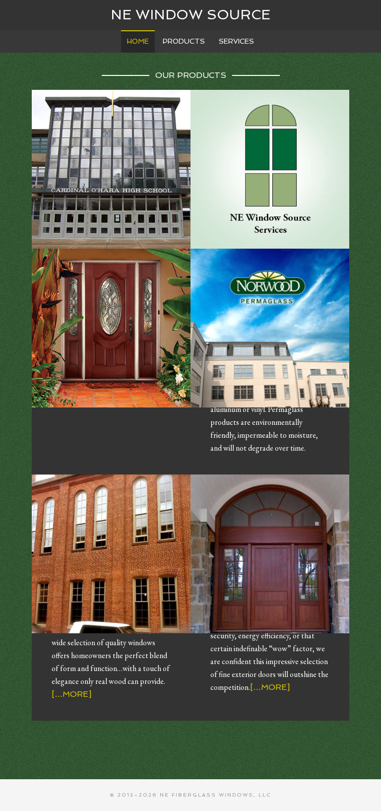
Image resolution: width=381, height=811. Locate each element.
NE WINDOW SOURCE (190, 14)
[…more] (71, 694)
